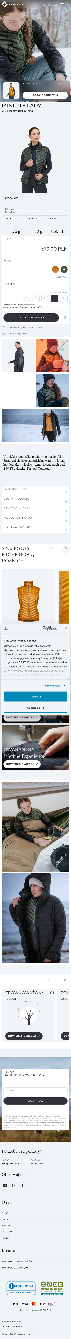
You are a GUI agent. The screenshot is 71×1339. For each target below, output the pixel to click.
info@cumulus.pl (12, 1163)
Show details (52, 685)
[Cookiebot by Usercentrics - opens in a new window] (43, 628)
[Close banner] (66, 628)
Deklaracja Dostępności (12, 1326)
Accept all (36, 696)
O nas (5, 1213)
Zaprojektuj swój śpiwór (17, 1261)
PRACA (5, 1238)
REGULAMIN (8, 1232)
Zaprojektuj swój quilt (15, 1268)
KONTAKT (6, 1225)
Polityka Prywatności (11, 1321)
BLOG (5, 1219)
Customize (33, 707)
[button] (51, 549)
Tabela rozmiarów (59, 292)
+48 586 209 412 (39, 1163)
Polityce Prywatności (37, 1123)
